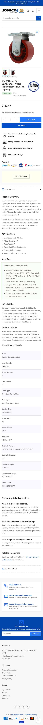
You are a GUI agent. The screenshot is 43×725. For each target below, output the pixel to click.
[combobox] (21, 18)
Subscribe (35, 634)
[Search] (38, 18)
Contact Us (6, 696)
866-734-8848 (6, 659)
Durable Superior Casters (9, 77)
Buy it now (21, 126)
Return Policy (6, 673)
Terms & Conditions (9, 676)
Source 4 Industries (17, 714)
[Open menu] (38, 10)
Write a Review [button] (22, 176)
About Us (5, 698)
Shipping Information (9, 670)
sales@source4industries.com (13, 656)
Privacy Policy (7, 679)
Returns (4, 693)
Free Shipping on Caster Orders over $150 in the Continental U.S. (21, 3)
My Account (6, 690)
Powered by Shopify (31, 714)
